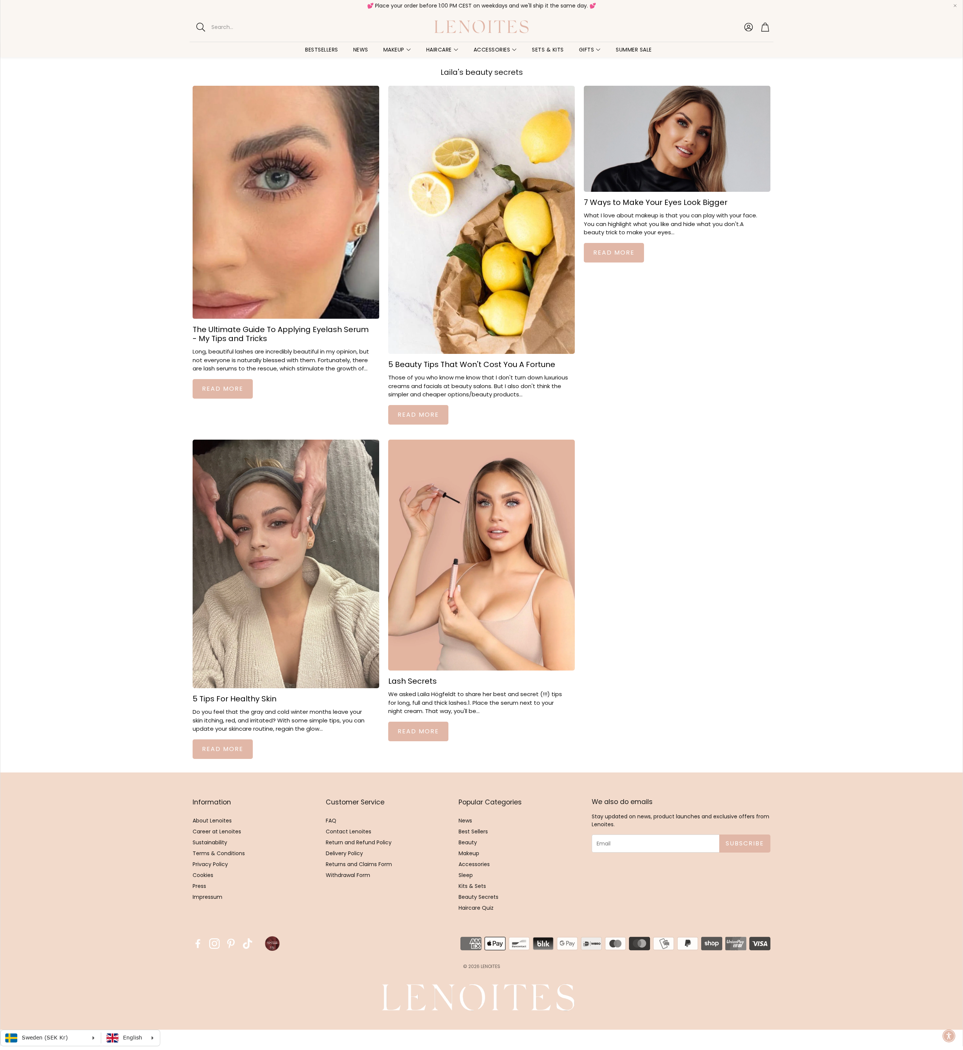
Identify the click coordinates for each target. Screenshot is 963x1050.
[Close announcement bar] (955, 5)
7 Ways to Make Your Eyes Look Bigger (656, 202)
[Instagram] (214, 943)
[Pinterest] (231, 943)
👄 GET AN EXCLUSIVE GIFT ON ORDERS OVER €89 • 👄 (478, 5)
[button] (256, 27)
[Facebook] (198, 943)
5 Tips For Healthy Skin (234, 698)
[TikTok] (247, 943)
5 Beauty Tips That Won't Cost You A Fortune (471, 364)
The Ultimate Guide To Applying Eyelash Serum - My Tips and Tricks (281, 334)
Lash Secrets (412, 681)
